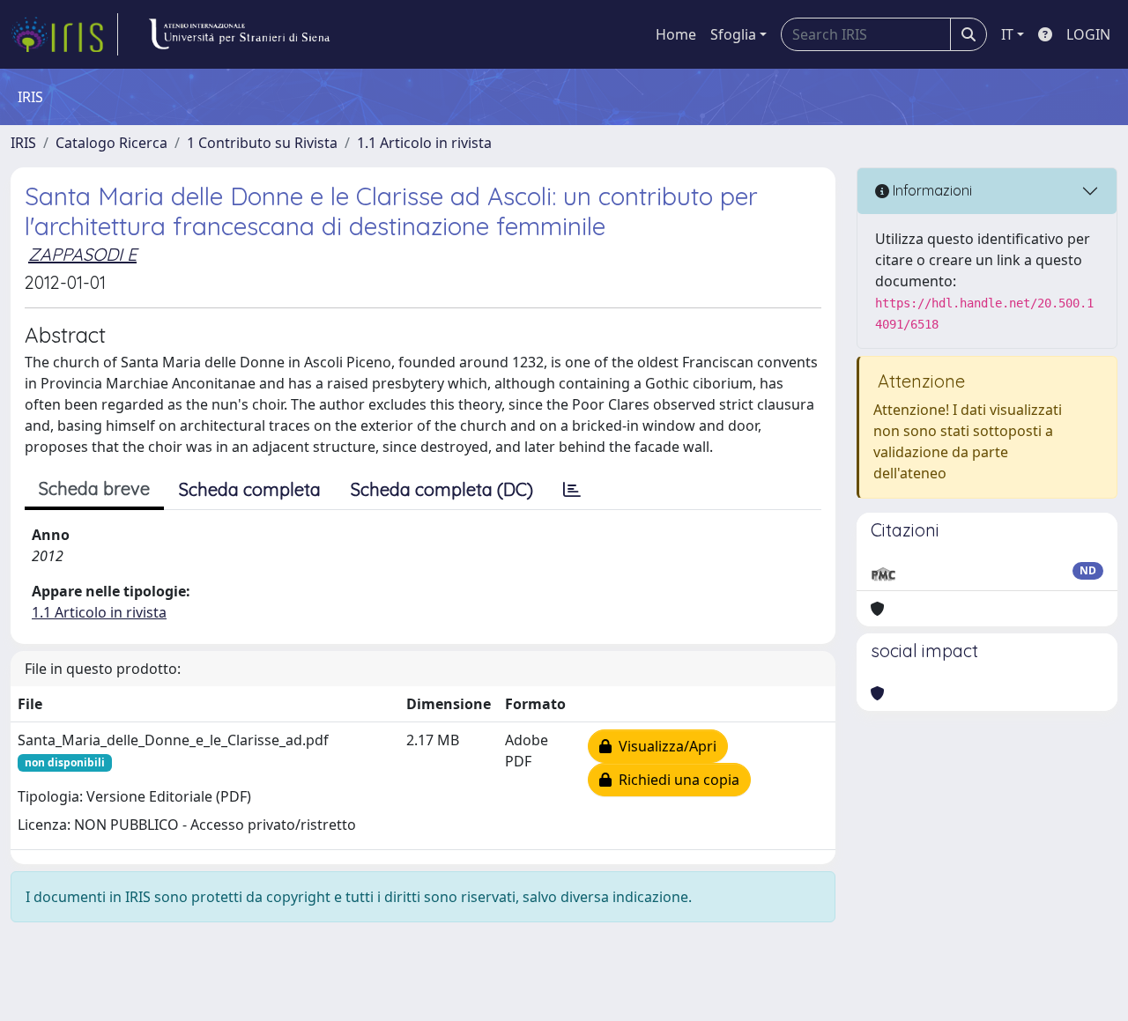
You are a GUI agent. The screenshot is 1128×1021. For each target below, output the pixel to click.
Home (676, 34)
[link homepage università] (238, 34)
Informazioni (930, 190)
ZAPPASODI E (82, 254)
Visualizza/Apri (664, 746)
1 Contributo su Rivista (262, 142)
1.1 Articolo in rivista (424, 142)
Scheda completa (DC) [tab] (442, 489)
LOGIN (1088, 34)
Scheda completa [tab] (250, 489)
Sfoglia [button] (733, 34)
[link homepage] (64, 34)
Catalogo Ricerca (111, 142)
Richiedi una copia (675, 779)
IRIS (23, 142)
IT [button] (1007, 34)
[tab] (572, 489)
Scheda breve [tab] (94, 488)
